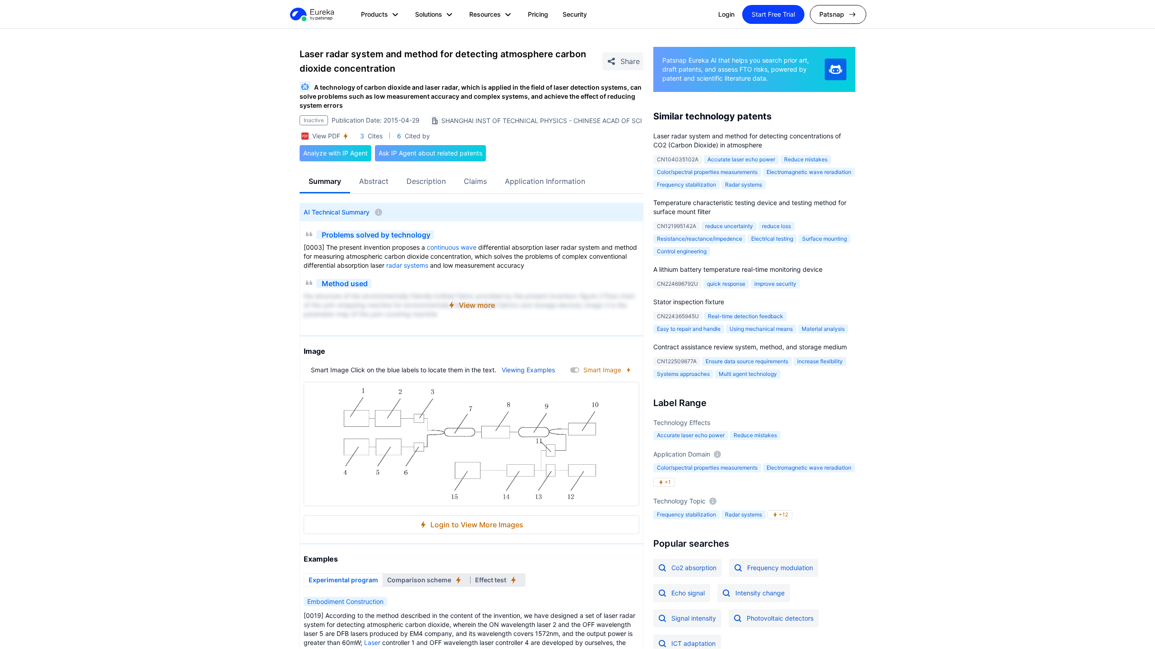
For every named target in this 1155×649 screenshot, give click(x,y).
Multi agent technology (748, 373)
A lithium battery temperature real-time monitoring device (737, 269)
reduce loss (776, 226)
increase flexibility (820, 361)
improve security (775, 283)
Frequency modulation (780, 567)
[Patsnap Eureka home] (311, 14)
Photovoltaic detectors (780, 618)
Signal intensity (693, 618)
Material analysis (823, 328)
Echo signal (688, 593)
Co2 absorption (693, 567)
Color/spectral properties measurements (707, 172)
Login (726, 14)
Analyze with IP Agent (335, 153)
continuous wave (451, 247)
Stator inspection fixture (688, 302)
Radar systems (743, 184)
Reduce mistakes (805, 159)
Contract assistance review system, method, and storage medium (750, 347)
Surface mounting (824, 238)
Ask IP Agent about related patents (430, 153)
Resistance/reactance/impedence (699, 238)
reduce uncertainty (729, 226)
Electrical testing (772, 238)
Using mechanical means (761, 328)
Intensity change (760, 593)
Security (575, 14)
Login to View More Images (476, 524)
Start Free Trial (773, 14)
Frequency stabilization (686, 184)
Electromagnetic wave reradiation (809, 172)
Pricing (538, 14)
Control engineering (682, 251)
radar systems (407, 265)
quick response (726, 283)
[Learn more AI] (835, 69)
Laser (372, 642)
